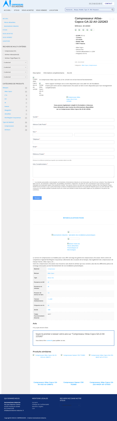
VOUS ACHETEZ (8, 33)
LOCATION (6, 41)
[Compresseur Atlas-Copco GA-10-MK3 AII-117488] (110, 18)
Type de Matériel (8, 122)
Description (37, 73)
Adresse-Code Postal (40, 124)
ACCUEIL (5, 18)
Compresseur (51, 269)
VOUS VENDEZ (7, 37)
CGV (33, 408)
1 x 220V (50, 299)
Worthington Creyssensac (13, 117)
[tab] (37, 73)
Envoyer (37, 198)
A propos (35, 402)
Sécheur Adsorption (12, 54)
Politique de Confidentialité (40, 404)
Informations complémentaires (53, 73)
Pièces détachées (9, 22)
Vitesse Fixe (51, 278)
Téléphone (36, 139)
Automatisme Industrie (11, 26)
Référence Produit (39, 154)
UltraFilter (8, 114)
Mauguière (8, 110)
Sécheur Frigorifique (12, 58)
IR (5, 103)
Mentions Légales (37, 406)
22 (48, 282)
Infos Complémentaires (40, 164)
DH (6, 99)
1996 (49, 310)
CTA (6, 95)
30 (48, 286)
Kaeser (7, 106)
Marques (5, 88)
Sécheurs (7, 130)
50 (48, 305)
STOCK (5, 30)
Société (35, 117)
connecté (49, 340)
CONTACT (108, 4)
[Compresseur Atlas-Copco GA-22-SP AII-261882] (113, 18)
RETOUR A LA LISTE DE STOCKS (73, 218)
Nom (35, 132)
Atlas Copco (85, 65)
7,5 (48, 293)
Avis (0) (69, 73)
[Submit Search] (112, 9)
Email (35, 146)
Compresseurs (93, 65)
